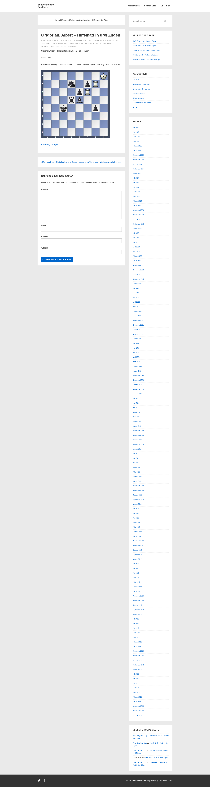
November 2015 (138, 656)
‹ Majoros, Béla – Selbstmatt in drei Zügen (59, 162)
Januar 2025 (137, 150)
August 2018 (137, 504)
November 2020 (138, 380)
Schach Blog (150, 6)
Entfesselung (86, 43)
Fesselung (96, 43)
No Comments (61, 43)
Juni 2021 (136, 348)
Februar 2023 (137, 256)
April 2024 (136, 192)
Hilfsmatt (45, 46)
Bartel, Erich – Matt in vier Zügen (144, 46)
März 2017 (136, 582)
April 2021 (136, 357)
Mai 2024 (136, 187)
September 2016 (138, 610)
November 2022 (138, 270)
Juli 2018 (136, 509)
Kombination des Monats (141, 89)
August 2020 (137, 394)
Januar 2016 (137, 646)
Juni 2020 (136, 403)
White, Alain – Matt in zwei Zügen (156, 758)
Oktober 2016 (137, 605)
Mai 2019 (136, 463)
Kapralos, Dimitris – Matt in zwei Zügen (146, 50)
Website (44, 248)
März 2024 (136, 196)
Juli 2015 (136, 674)
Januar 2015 (137, 702)
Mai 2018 (136, 518)
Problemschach (56, 46)
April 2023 (136, 247)
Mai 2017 (136, 573)
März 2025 (136, 141)
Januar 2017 (137, 591)
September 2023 (138, 224)
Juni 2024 (136, 183)
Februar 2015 (137, 697)
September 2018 (138, 499)
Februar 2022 (137, 311)
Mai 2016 (136, 628)
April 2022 (136, 302)
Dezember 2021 (138, 320)
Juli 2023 (136, 233)
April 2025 (136, 137)
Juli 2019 (136, 454)
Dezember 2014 (138, 706)
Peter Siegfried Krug (140, 736)
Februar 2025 (137, 146)
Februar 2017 (137, 587)
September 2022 (138, 279)
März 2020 (136, 417)
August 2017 (137, 559)
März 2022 (136, 307)
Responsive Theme (165, 781)
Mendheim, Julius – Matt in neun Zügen (146, 59)
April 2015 (136, 688)
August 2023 (137, 228)
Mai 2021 (136, 353)
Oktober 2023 (137, 219)
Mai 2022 (136, 297)
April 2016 (136, 633)
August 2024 (137, 173)
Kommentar (46, 189)
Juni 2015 (136, 679)
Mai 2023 (136, 242)
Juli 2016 (136, 619)
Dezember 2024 (138, 155)
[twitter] (40, 781)
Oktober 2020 (137, 385)
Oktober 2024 (137, 164)
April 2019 (136, 467)
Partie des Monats (139, 93)
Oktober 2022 (137, 274)
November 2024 (138, 160)
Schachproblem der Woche (142, 103)
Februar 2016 (137, 642)
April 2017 (136, 577)
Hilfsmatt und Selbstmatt (141, 84)
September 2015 (138, 665)
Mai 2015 (136, 683)
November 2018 (138, 490)
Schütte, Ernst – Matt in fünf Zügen (145, 55)
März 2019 (136, 472)
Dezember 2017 (138, 541)
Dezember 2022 (138, 265)
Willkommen (134, 6)
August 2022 (137, 284)
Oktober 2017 (137, 550)
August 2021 (137, 339)
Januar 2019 (137, 481)
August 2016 (137, 614)
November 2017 (138, 545)
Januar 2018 (137, 536)
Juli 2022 (136, 288)
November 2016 (138, 600)
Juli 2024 (136, 178)
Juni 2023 (136, 238)
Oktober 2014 (137, 715)
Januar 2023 (137, 261)
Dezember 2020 (138, 375)
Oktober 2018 (137, 495)
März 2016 (136, 637)
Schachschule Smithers (46, 5)
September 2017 (138, 555)
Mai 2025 (136, 132)
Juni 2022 (136, 293)
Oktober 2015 (137, 660)
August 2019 (137, 449)
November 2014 (138, 711)
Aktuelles (136, 80)
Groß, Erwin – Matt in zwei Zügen (144, 41)
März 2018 (136, 527)
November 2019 (138, 435)
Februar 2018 (137, 532)
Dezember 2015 (138, 651)
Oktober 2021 (137, 330)
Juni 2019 (136, 458)
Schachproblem (70, 46)
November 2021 (138, 325)
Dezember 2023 (138, 210)
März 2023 (136, 251)
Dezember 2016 (138, 596)
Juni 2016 (136, 623)
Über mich (165, 6)
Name (43, 225)
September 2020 (138, 389)
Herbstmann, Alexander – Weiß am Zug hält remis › (100, 162)
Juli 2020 (136, 398)
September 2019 (138, 444)
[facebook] (44, 781)
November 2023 (138, 215)
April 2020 (136, 412)
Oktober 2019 (137, 440)
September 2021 (138, 334)
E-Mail (44, 237)
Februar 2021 (137, 366)
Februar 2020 (137, 421)
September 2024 (138, 169)
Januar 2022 (137, 316)
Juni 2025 (136, 127)
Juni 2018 (136, 513)
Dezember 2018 (138, 486)
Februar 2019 (137, 477)
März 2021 (136, 362)
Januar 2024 (137, 206)
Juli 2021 (136, 343)
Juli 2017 (136, 564)
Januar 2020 (137, 426)
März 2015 (136, 692)
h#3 (112, 43)
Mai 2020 (136, 408)
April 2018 (136, 522)
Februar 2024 (137, 201)
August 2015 (137, 669)
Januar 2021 (137, 371)
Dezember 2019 (138, 431)
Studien (135, 107)
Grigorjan (106, 43)
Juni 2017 (136, 568)
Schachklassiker (138, 98)
